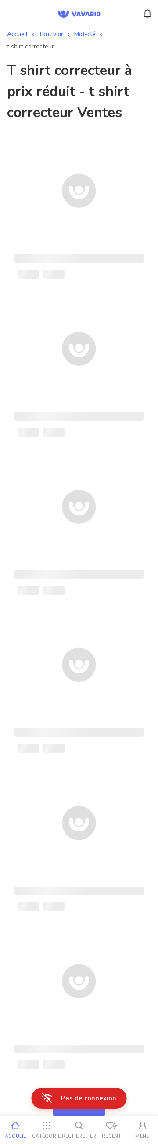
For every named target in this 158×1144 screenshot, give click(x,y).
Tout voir (51, 34)
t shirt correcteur (30, 46)
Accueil (17, 34)
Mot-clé (85, 34)
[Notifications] (147, 14)
